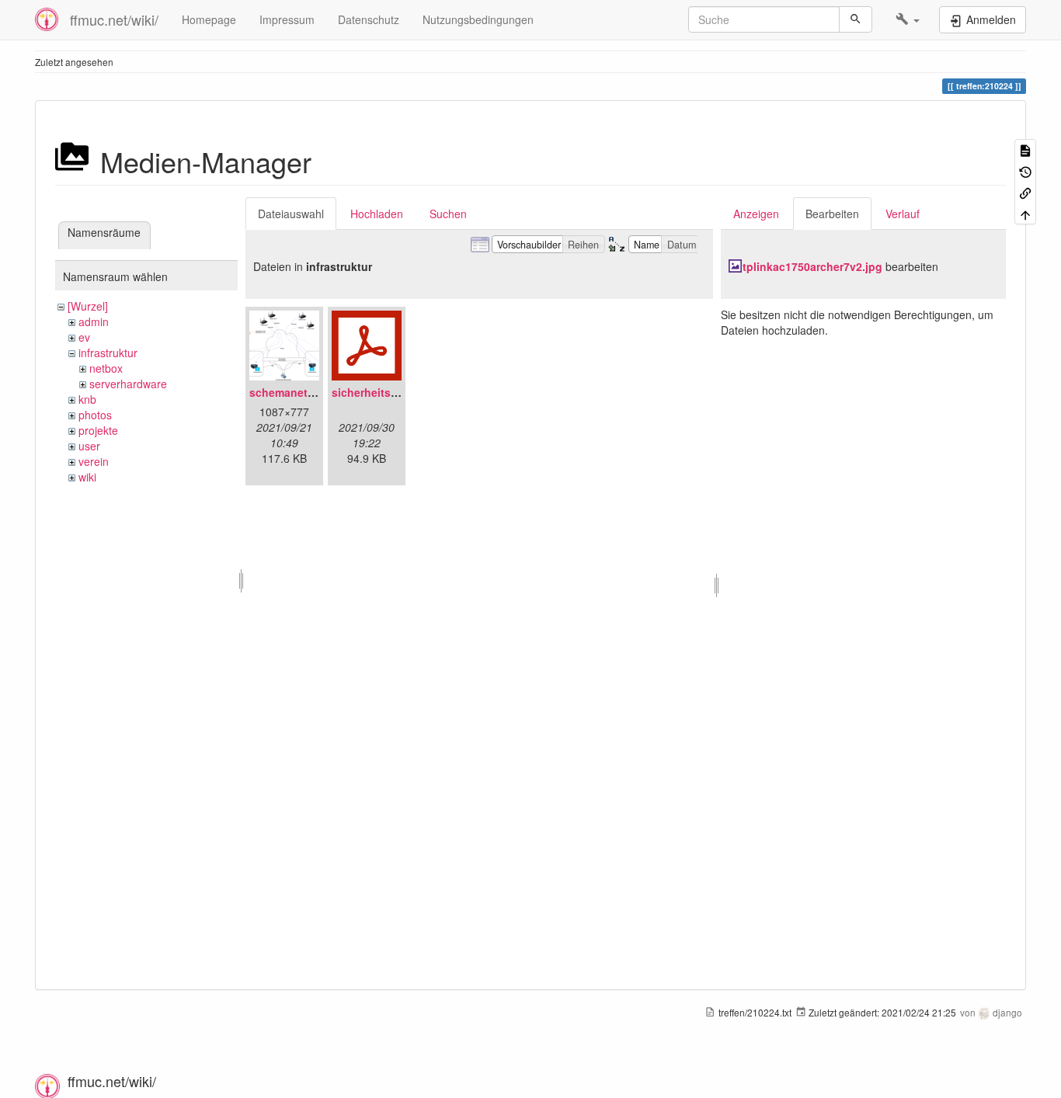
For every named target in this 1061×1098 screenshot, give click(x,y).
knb (87, 399)
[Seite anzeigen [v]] (1025, 149)
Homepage (209, 19)
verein (93, 461)
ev (84, 337)
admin (93, 321)
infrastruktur (107, 352)
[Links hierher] (1025, 192)
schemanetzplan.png (304, 392)
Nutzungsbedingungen (478, 19)
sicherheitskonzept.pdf (393, 392)
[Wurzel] (88, 306)
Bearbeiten (832, 213)
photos (95, 414)
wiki (87, 477)
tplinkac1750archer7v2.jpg (812, 266)
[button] (907, 19)
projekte (98, 430)
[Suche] (855, 19)
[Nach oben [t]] (1025, 213)
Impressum (287, 19)
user (89, 445)
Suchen (448, 213)
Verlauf (902, 213)
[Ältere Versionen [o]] (1025, 170)
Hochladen (376, 213)
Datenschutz (368, 19)
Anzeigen (756, 213)
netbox (106, 368)
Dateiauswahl (291, 213)
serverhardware (128, 383)
